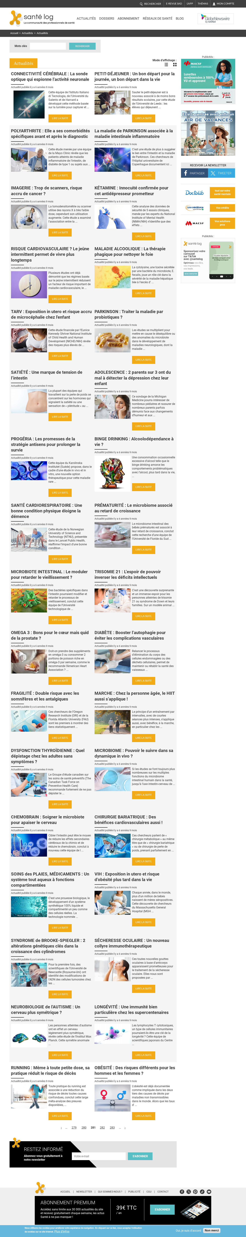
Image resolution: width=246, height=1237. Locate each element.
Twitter (188, 1191)
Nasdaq (204, 16)
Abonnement (128, 18)
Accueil (14, 33)
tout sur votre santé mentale (222, 192)
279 (74, 1127)
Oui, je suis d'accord (188, 1230)
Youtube (209, 1191)
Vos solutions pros (222, 223)
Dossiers (106, 18)
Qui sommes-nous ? (110, 1192)
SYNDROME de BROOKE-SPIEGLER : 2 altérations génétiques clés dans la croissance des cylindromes (48, 946)
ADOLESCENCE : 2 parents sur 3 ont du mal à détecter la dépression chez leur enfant (133, 378)
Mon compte (225, 3)
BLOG (180, 18)
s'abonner (162, 1209)
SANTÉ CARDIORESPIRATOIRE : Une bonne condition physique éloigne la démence (46, 511)
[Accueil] (16, 18)
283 (112, 1127)
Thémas (203, 3)
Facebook (182, 1191)
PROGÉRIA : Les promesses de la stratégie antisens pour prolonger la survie (45, 444)
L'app (190, 3)
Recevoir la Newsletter (208, 165)
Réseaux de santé (157, 18)
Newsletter (84, 1192)
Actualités (86, 18)
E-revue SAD (174, 3)
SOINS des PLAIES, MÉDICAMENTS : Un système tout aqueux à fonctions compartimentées (50, 880)
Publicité (134, 1192)
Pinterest (195, 1191)
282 (102, 1127)
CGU (148, 1192)
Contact (163, 1192)
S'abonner (140, 1156)
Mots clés (21, 46)
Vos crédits (222, 207)
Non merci (212, 1230)
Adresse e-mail (82, 1150)
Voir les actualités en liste (166, 64)
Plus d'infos (61, 1231)
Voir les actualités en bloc (175, 64)
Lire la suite (60, 118)
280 (84, 1127)
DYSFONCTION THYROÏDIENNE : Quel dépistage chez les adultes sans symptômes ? (47, 756)
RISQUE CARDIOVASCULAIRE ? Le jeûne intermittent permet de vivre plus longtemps (50, 254)
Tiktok (202, 1191)
